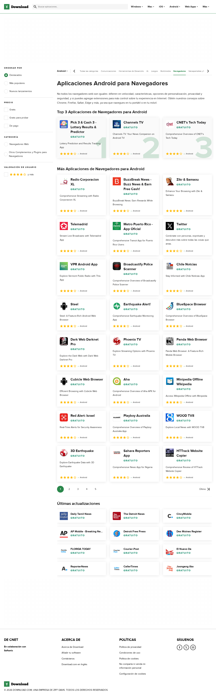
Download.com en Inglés (74, 664)
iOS (161, 7)
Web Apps (190, 7)
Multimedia (165, 71)
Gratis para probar (18, 117)
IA (147, 71)
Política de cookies (129, 658)
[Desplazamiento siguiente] (208, 71)
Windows (136, 7)
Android (174, 7)
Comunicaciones (108, 71)
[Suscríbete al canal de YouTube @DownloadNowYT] (193, 647)
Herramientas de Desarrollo (131, 71)
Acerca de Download (72, 647)
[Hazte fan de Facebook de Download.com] (179, 647)
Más (205, 6)
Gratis (12, 109)
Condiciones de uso (129, 652)
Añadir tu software (71, 652)
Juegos (154, 71)
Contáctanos (68, 658)
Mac (150, 7)
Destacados (15, 75)
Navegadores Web (19, 144)
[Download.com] (16, 6)
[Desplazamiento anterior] (74, 71)
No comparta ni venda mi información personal (132, 666)
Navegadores (179, 71)
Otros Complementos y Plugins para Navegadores (28, 154)
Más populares (17, 83)
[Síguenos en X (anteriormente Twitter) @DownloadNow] (186, 647)
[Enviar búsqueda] (35, 6)
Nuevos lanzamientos (20, 91)
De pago (13, 125)
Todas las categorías (89, 71)
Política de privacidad (130, 647)
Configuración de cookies (132, 673)
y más (31, 174)
